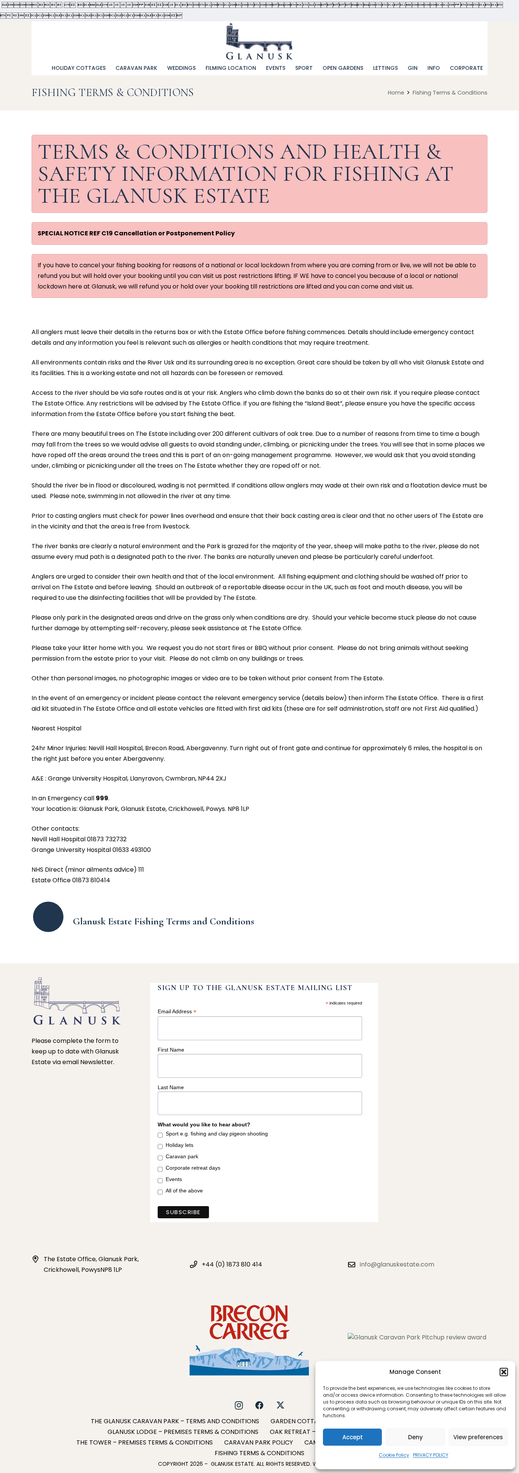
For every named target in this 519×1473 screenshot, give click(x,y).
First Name (171, 1050)
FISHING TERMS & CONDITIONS (259, 1453)
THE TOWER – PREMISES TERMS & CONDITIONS (144, 1442)
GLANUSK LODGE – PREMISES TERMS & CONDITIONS (183, 1431)
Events (174, 1179)
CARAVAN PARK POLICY (258, 1442)
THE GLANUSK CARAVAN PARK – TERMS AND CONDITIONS (175, 1421)
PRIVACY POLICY (430, 1455)
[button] (504, 1372)
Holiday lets (179, 1145)
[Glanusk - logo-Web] (77, 1000)
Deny (415, 1437)
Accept (352, 1437)
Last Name (171, 1087)
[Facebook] (259, 1405)
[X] (280, 1405)
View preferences (478, 1437)
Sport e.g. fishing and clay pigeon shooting (217, 1134)
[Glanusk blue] (259, 41)
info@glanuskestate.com (397, 1264)
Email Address (177, 1011)
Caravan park (182, 1156)
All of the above (184, 1191)
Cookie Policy (394, 1455)
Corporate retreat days (193, 1168)
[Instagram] (238, 1405)
